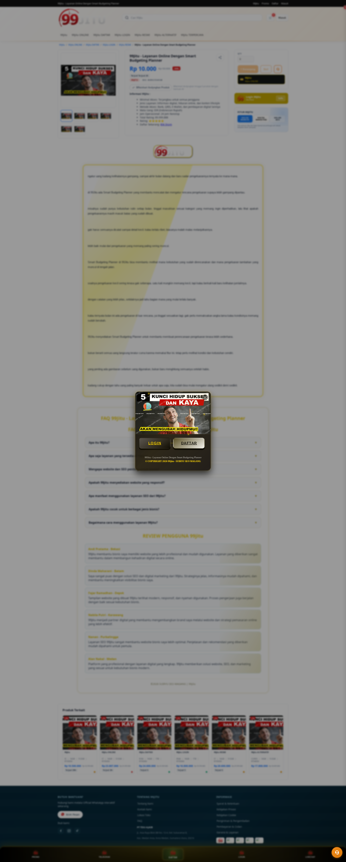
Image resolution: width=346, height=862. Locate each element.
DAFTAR (189, 443)
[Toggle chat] (337, 852)
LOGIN (154, 443)
